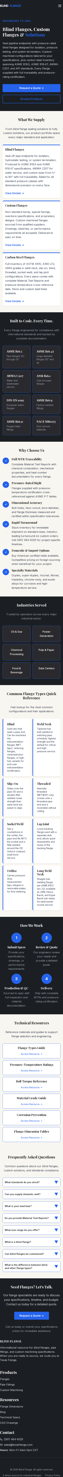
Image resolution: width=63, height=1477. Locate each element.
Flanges (5, 1379)
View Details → (14, 193)
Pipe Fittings (7, 1384)
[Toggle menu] (60, 6)
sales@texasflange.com (18, 1444)
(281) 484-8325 (13, 1439)
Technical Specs (10, 1417)
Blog (2, 1412)
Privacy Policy (52, 1475)
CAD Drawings (9, 1422)
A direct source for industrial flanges (22, 1475)
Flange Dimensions (11, 1406)
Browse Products (31, 99)
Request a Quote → (31, 88)
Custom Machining (11, 1390)
